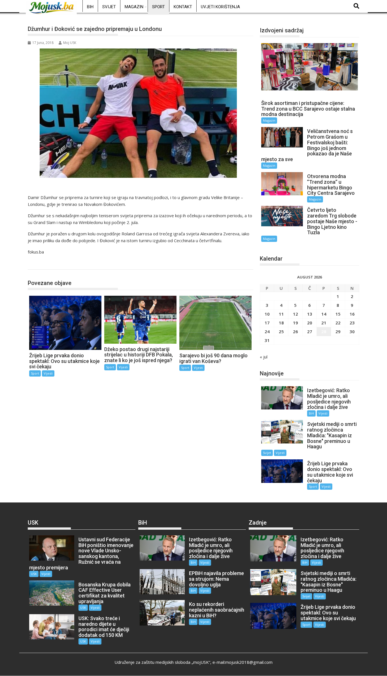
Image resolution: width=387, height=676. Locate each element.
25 (281, 331)
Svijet (109, 6)
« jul (263, 357)
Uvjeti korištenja (220, 6)
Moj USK (69, 42)
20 (309, 323)
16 (352, 314)
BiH (90, 6)
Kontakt (183, 6)
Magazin (134, 6)
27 (309, 331)
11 (281, 314)
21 (323, 323)
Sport (158, 6)
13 (309, 314)
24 (267, 331)
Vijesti (48, 373)
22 (338, 323)
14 (323, 314)
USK (34, 574)
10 (267, 314)
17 (267, 323)
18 (281, 323)
